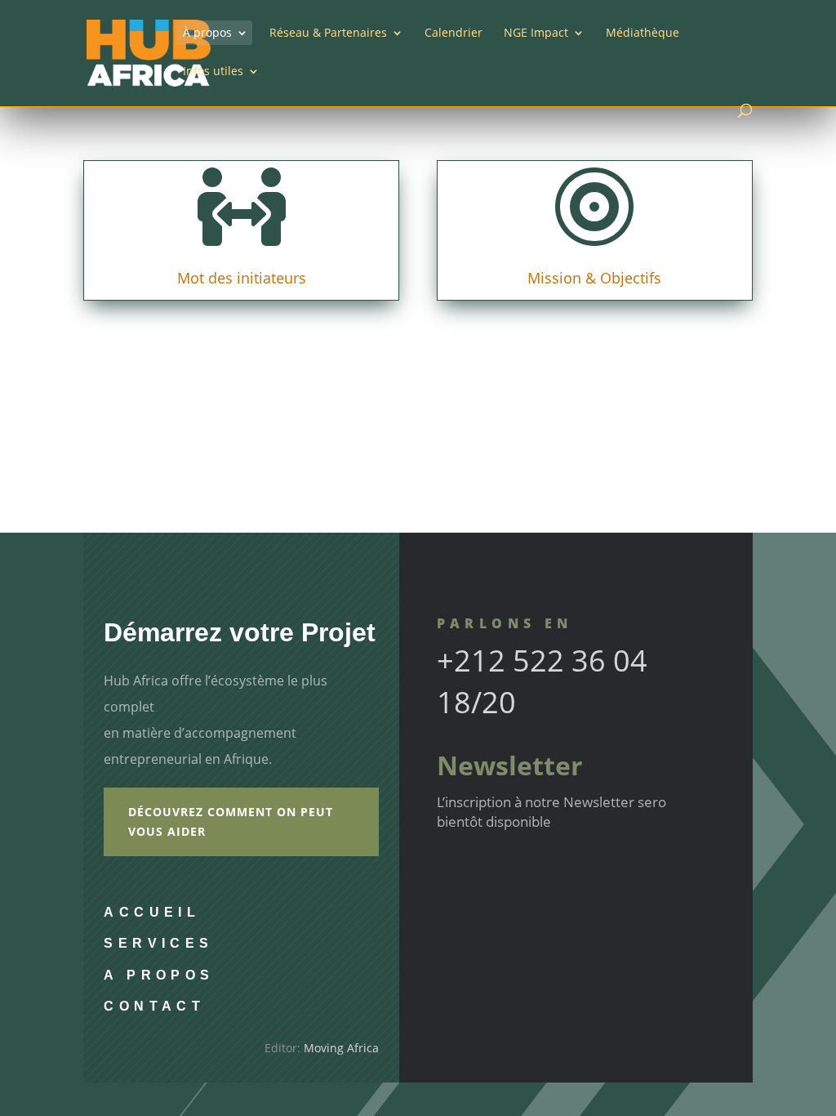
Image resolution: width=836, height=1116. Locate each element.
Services (158, 943)
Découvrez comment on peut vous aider (230, 821)
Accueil (152, 912)
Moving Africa (341, 1048)
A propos (159, 975)
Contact (154, 1006)
